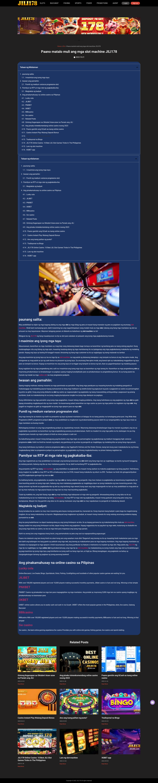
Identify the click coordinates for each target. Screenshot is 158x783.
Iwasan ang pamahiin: (30, 81)
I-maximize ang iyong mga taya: (37, 78)
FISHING (67, 3)
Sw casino (29, 115)
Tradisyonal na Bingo (34, 139)
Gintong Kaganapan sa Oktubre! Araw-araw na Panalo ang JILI (49, 122)
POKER (89, 3)
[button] (20, 26)
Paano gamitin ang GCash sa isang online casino (45, 129)
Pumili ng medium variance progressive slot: (42, 84)
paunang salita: (28, 74)
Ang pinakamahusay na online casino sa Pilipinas (41, 95)
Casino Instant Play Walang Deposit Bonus (42, 133)
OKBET (28, 108)
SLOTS (42, 3)
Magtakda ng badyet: (33, 91)
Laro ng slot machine (34, 146)
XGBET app (30, 150)
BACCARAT (54, 3)
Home (59, 46)
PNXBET (28, 105)
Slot (64, 46)
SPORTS (78, 3)
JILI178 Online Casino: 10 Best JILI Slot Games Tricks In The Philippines (53, 143)
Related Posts (30, 119)
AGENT (115, 3)
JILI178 (33, 336)
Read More (21, 684)
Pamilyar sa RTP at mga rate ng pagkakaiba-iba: (40, 88)
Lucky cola (29, 98)
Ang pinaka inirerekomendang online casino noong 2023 (46, 126)
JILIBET (28, 102)
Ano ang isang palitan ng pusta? (38, 136)
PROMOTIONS (102, 3)
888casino (29, 112)
